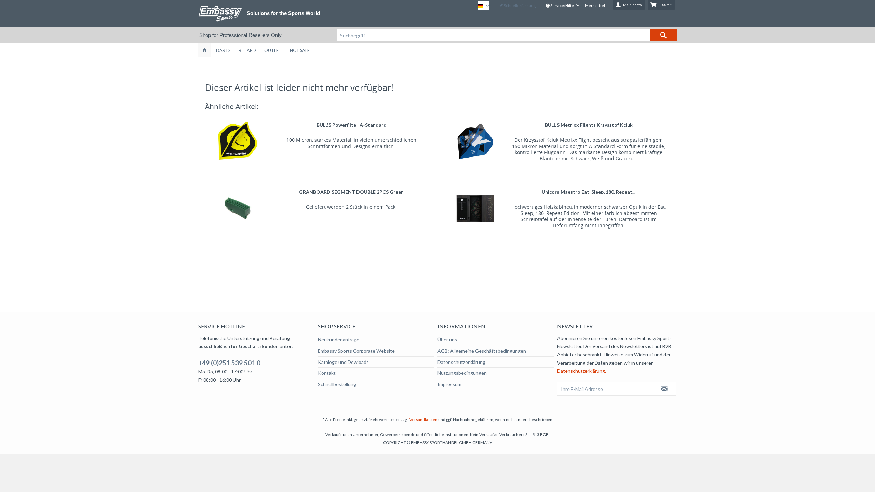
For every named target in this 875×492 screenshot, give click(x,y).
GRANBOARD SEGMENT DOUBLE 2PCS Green (351, 192)
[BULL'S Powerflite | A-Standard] (238, 142)
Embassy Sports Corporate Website (356, 351)
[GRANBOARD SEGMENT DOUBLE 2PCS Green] (238, 209)
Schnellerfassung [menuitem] (519, 5)
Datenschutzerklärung (461, 362)
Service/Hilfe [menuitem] (562, 5)
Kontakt (327, 373)
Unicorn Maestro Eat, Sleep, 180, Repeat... (588, 192)
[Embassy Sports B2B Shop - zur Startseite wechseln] (220, 14)
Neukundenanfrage (338, 339)
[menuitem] (507, 35)
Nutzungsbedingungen (462, 373)
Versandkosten (423, 419)
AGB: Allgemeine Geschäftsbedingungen (482, 351)
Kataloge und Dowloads (343, 362)
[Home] (204, 50)
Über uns (447, 339)
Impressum (449, 384)
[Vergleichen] (414, 121)
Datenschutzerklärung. (581, 371)
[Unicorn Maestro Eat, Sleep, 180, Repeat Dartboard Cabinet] (475, 209)
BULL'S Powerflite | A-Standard (352, 125)
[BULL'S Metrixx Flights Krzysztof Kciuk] (475, 142)
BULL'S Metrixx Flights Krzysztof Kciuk (589, 125)
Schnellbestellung (337, 384)
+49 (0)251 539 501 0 (229, 363)
